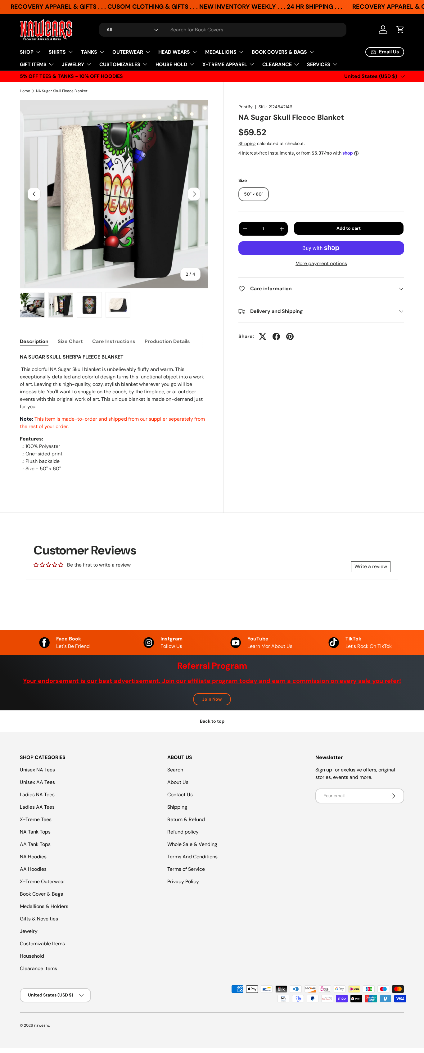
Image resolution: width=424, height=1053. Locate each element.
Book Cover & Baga (41, 894)
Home (25, 91)
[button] (400, 29)
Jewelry (29, 931)
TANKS (89, 52)
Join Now (212, 699)
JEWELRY (73, 64)
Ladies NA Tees (37, 794)
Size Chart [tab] (70, 341)
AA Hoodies (33, 869)
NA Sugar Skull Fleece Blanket (62, 91)
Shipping (247, 143)
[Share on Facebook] (276, 336)
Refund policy (183, 832)
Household (32, 956)
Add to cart (348, 228)
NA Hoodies (33, 856)
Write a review (370, 566)
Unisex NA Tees (37, 769)
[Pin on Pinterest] (290, 336)
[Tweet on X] (262, 336)
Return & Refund (186, 819)
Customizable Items (42, 943)
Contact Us (180, 794)
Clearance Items (38, 968)
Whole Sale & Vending (192, 844)
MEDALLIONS (221, 52)
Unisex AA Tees (37, 782)
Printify (245, 107)
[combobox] (222, 30)
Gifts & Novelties (39, 918)
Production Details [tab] (167, 341)
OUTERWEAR (127, 52)
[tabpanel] (114, 419)
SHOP (27, 52)
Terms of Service (186, 869)
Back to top (212, 721)
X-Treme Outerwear (42, 881)
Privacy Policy (183, 881)
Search (175, 769)
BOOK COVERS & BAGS (279, 52)
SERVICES (318, 64)
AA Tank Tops (35, 844)
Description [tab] (34, 341)
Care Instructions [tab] (113, 341)
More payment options (321, 263)
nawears (41, 1025)
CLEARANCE (277, 64)
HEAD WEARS (174, 52)
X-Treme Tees (36, 819)
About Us (177, 782)
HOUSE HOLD (171, 64)
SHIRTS (57, 52)
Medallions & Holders (44, 906)
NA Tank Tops (35, 832)
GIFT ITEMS (33, 64)
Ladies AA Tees (37, 807)
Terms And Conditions (192, 856)
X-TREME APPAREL (224, 64)
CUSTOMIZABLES (119, 64)
